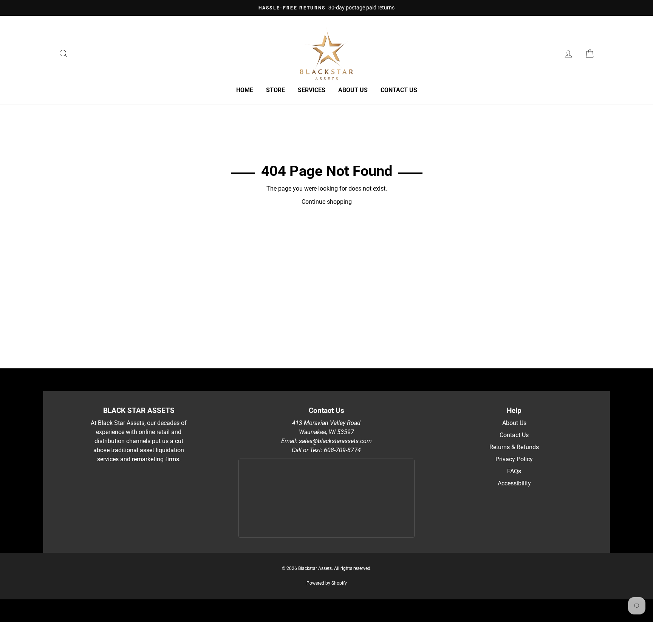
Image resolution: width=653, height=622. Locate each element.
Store (275, 90)
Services (311, 90)
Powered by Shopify (326, 583)
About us (353, 90)
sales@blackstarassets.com (335, 441)
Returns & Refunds (514, 447)
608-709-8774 (342, 450)
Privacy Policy (514, 459)
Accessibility (514, 483)
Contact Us (399, 90)
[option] (326, 8)
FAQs (514, 471)
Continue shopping (327, 201)
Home (244, 90)
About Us (514, 422)
